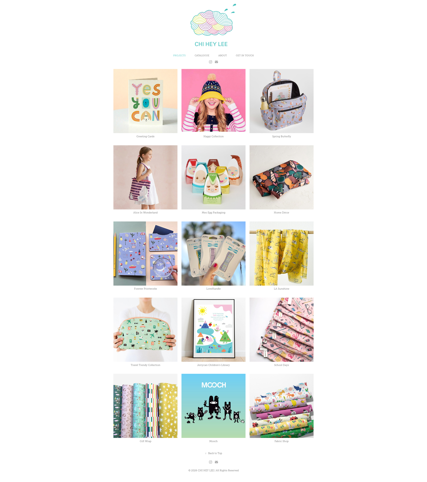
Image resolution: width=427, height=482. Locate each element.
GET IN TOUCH (245, 55)
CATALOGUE (202, 55)
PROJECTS (179, 55)
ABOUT (222, 55)
